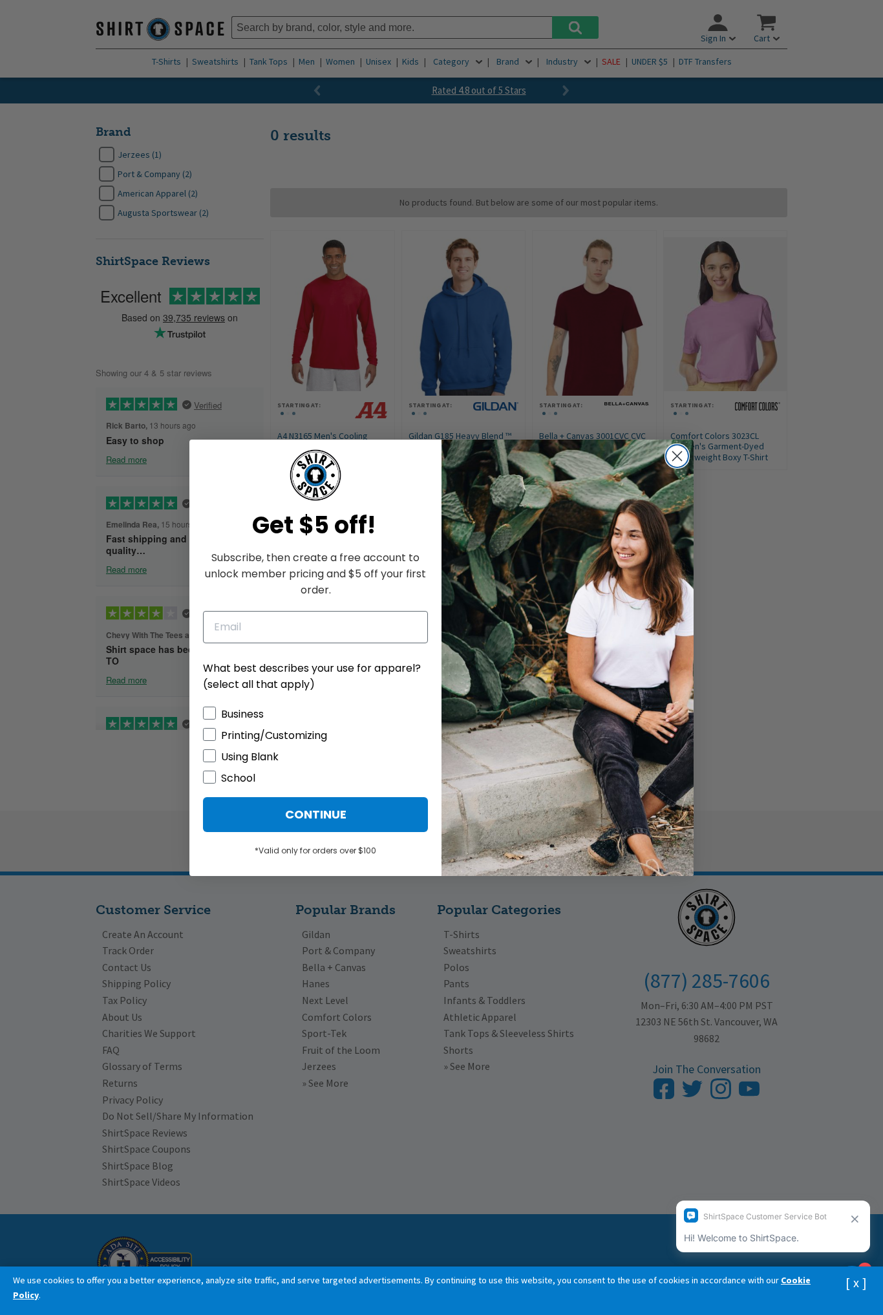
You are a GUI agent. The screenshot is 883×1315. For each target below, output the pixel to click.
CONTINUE (315, 814)
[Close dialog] (677, 456)
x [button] (856, 1282)
